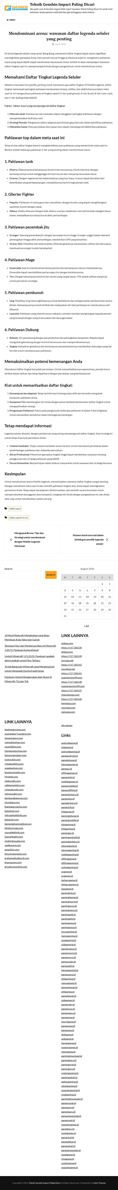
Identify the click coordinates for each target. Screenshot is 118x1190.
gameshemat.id (69, 987)
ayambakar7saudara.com (18, 733)
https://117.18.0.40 (71, 699)
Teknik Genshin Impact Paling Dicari (62, 4)
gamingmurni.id (69, 901)
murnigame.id (68, 1021)
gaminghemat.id (69, 897)
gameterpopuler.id (71, 1150)
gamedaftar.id (68, 1141)
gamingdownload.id (71, 1055)
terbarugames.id (70, 884)
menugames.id (69, 983)
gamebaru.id (67, 1128)
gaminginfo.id (68, 893)
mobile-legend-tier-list (19, 518)
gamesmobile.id (69, 785)
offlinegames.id (69, 772)
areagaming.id (68, 940)
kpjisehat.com (12, 810)
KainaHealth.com (14, 836)
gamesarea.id (68, 1025)
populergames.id (70, 1124)
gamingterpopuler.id (72, 1098)
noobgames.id (68, 1133)
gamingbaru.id (68, 1060)
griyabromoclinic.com (16, 866)
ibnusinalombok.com (16, 853)
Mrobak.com (11, 776)
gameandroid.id (69, 755)
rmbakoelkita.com (14, 763)
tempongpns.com (14, 738)
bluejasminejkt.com (15, 772)
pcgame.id (66, 871)
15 (102, 596)
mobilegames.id (69, 781)
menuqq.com (68, 711)
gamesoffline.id (69, 790)
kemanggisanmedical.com (18, 823)
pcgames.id (67, 875)
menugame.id (68, 1051)
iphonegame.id (69, 845)
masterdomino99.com (73, 686)
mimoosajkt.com (13, 793)
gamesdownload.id (71, 1116)
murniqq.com (68, 707)
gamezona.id (68, 1017)
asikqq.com (67, 643)
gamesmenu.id (69, 948)
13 (87, 596)
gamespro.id (67, 1107)
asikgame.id (67, 1038)
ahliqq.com (67, 651)
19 (80, 603)
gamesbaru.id (68, 1111)
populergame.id (69, 1167)
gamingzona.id (69, 927)
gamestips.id (68, 798)
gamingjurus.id (69, 905)
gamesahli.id (67, 965)
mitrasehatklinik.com (16, 815)
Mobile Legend (15, 508)
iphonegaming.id (70, 850)
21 (94, 603)
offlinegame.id (68, 858)
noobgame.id (68, 1154)
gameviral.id (67, 1137)
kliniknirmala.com (14, 828)
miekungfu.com (13, 780)
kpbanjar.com (12, 819)
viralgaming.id (68, 1094)
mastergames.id (69, 1047)
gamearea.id (67, 1030)
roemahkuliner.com (15, 742)
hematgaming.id (69, 970)
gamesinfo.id (68, 777)
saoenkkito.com (13, 746)
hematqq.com (68, 703)
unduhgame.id (68, 1163)
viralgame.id (67, 1158)
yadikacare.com (13, 845)
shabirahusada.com (15, 840)
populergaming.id (70, 1090)
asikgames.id (68, 1000)
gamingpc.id (67, 833)
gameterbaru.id (69, 803)
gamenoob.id (68, 1120)
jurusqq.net (67, 660)
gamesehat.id (68, 1146)
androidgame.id (69, 742)
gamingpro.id (68, 1068)
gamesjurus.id (68, 957)
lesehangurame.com (15, 729)
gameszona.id (68, 974)
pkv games (66, 725)
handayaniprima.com (16, 750)
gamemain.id (68, 1004)
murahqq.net (68, 669)
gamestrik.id (67, 807)
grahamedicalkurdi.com (17, 858)
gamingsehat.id (69, 1077)
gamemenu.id (68, 1013)
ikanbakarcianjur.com (16, 806)
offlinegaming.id (69, 863)
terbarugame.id (69, 880)
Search (8, 568)
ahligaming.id (68, 978)
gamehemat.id (68, 995)
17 (65, 603)
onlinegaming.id (69, 867)
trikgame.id (67, 747)
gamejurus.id (68, 1008)
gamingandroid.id (70, 837)
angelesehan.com (14, 768)
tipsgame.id (67, 888)
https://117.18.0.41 (71, 673)
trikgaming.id (68, 828)
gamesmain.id (68, 961)
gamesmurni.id (69, 953)
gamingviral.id (68, 1064)
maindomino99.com (71, 677)
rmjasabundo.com (14, 789)
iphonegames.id (69, 764)
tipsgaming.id (68, 824)
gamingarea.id (68, 923)
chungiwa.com (12, 802)
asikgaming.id (68, 944)
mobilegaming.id (70, 854)
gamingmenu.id (69, 910)
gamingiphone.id (70, 815)
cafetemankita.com (15, 785)
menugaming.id (69, 935)
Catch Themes (99, 1183)
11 (72, 596)
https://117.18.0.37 (71, 690)
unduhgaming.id (69, 1073)
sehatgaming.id (69, 1085)
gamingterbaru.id (70, 841)
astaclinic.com (12, 849)
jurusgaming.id (69, 931)
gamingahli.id (68, 918)
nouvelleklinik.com (14, 832)
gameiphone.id (69, 760)
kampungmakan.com (15, 755)
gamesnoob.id (68, 1103)
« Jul (86, 625)
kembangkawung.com (16, 798)
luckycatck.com (13, 759)
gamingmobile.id (70, 820)
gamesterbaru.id (70, 794)
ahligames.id (67, 991)
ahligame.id (67, 1034)
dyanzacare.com (13, 862)
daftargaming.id (69, 1081)
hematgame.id (68, 1043)
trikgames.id (67, 811)
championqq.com (70, 694)
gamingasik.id (68, 914)
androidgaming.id (70, 751)
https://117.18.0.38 (71, 681)
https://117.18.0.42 (71, 664)
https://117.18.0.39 (71, 656)
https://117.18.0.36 (71, 647)
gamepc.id (66, 768)
